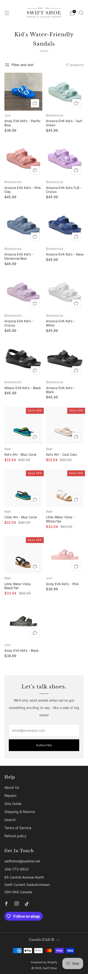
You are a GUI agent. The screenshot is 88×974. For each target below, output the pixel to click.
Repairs (10, 795)
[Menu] (6, 13)
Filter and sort (22, 65)
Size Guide (13, 803)
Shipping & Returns (19, 812)
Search (10, 820)
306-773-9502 (16, 869)
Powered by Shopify (44, 962)
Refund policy (15, 836)
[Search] (81, 12)
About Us (11, 787)
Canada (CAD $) (41, 939)
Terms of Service (17, 828)
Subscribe (44, 745)
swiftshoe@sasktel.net (22, 861)
